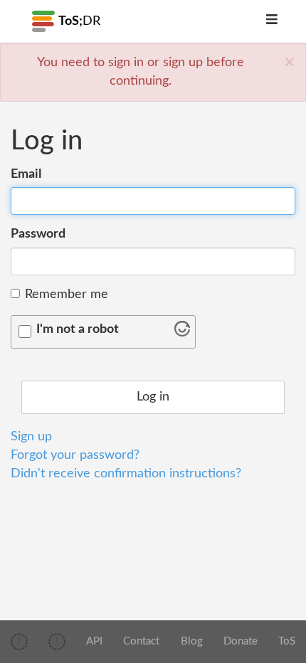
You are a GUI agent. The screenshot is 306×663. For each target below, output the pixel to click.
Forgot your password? (75, 455)
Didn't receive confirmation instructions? (126, 473)
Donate (240, 641)
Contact (141, 641)
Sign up (31, 436)
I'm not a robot (77, 329)
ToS (286, 641)
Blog (192, 641)
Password (38, 234)
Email (26, 174)
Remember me (66, 294)
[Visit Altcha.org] (182, 333)
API (94, 641)
